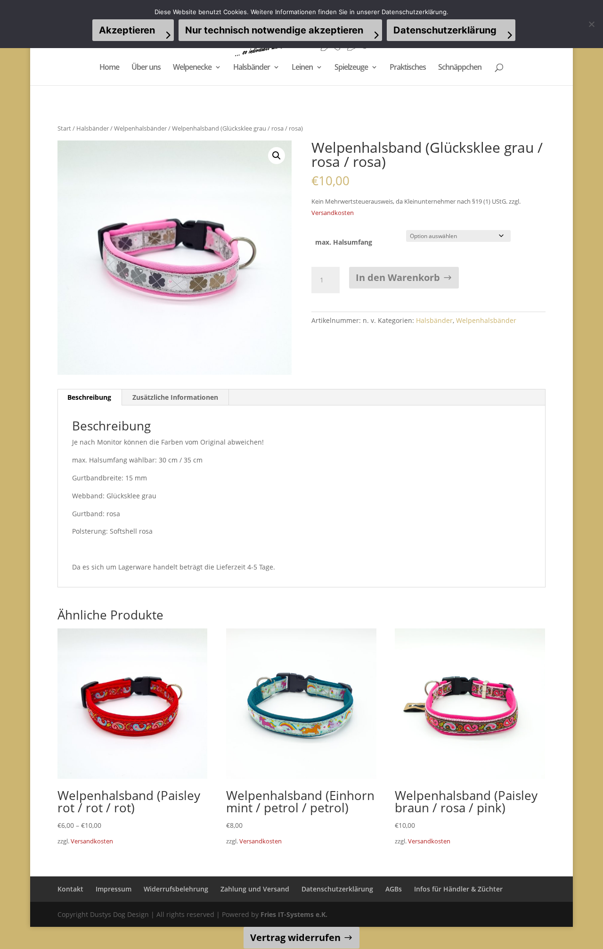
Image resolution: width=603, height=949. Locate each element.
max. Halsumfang (343, 242)
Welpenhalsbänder (140, 128)
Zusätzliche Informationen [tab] (175, 397)
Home (109, 68)
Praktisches (408, 68)
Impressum (113, 888)
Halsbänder (251, 68)
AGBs (393, 888)
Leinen (302, 68)
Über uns (146, 68)
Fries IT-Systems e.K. (294, 914)
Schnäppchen (459, 68)
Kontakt (70, 888)
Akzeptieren (127, 30)
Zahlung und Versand (254, 888)
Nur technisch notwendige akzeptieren (274, 30)
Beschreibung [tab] (89, 397)
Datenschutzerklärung (337, 888)
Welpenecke (192, 68)
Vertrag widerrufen (295, 937)
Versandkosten (332, 213)
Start (64, 128)
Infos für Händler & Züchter (458, 888)
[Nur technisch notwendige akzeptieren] (591, 24)
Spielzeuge (351, 68)
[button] (276, 155)
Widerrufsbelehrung (176, 888)
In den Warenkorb (398, 277)
